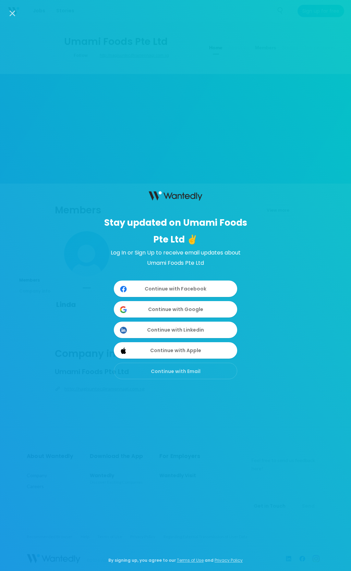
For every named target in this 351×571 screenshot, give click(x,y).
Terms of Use (190, 560)
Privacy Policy (229, 560)
